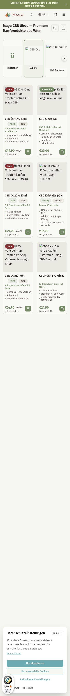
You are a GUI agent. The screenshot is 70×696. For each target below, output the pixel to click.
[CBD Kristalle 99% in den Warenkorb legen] (62, 232)
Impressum (27, 688)
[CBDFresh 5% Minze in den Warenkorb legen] (62, 308)
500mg (45, 200)
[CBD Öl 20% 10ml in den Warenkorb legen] (28, 232)
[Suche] (32, 14)
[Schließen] (66, 4)
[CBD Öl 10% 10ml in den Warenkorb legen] (28, 152)
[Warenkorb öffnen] (55, 14)
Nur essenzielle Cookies (35, 671)
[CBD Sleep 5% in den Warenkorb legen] (62, 152)
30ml (23, 124)
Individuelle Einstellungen (35, 679)
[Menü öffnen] (64, 14)
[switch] (8, 691)
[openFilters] (63, 28)
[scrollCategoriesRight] (64, 58)
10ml (12, 124)
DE (43, 14)
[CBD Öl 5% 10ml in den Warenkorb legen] (28, 308)
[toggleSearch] (55, 28)
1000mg (58, 200)
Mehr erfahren (14, 653)
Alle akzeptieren (35, 663)
